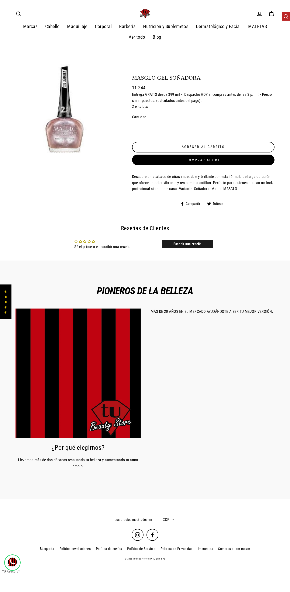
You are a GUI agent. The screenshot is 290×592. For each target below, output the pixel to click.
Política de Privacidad (177, 549)
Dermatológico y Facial (218, 26)
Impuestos (205, 549)
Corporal (103, 26)
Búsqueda (47, 549)
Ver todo (137, 37)
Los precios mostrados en (133, 520)
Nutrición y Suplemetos (165, 26)
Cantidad (139, 117)
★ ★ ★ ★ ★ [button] (6, 302)
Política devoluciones (75, 549)
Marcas (30, 26)
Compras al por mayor (234, 549)
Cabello (52, 26)
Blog (157, 37)
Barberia (127, 26)
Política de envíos (109, 549)
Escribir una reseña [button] (187, 244)
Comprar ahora (203, 160)
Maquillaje (77, 26)
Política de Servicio (141, 549)
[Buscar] (286, 17)
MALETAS (257, 26)
